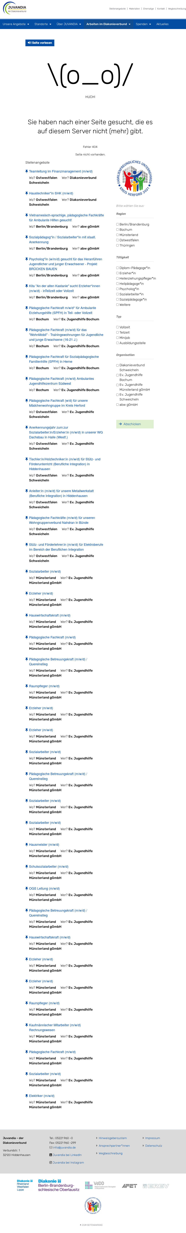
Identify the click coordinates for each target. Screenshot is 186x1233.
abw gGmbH (129, 405)
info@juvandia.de (64, 1147)
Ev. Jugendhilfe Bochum (131, 377)
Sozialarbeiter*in (132, 294)
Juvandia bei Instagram (68, 1162)
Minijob (125, 338)
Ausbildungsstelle (133, 343)
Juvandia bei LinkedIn (67, 1155)
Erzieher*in (128, 273)
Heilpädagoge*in (132, 284)
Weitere (125, 305)
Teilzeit (125, 332)
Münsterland (129, 235)
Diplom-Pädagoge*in (135, 268)
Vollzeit (125, 327)
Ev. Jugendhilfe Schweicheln (131, 396)
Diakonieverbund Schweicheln (132, 367)
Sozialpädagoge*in (133, 299)
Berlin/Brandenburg (134, 224)
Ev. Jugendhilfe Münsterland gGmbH (135, 387)
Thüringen (127, 245)
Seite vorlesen (41, 42)
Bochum (126, 230)
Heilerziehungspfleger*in (138, 278)
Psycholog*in (129, 289)
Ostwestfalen (129, 240)
